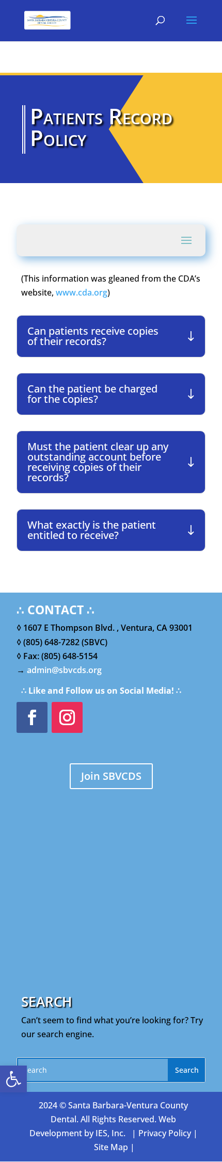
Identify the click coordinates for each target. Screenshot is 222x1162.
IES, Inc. (110, 1133)
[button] (13, 1079)
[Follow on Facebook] (32, 717)
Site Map (111, 1147)
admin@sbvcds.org (64, 670)
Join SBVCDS (111, 776)
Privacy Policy (164, 1133)
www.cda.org (81, 292)
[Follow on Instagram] (67, 717)
